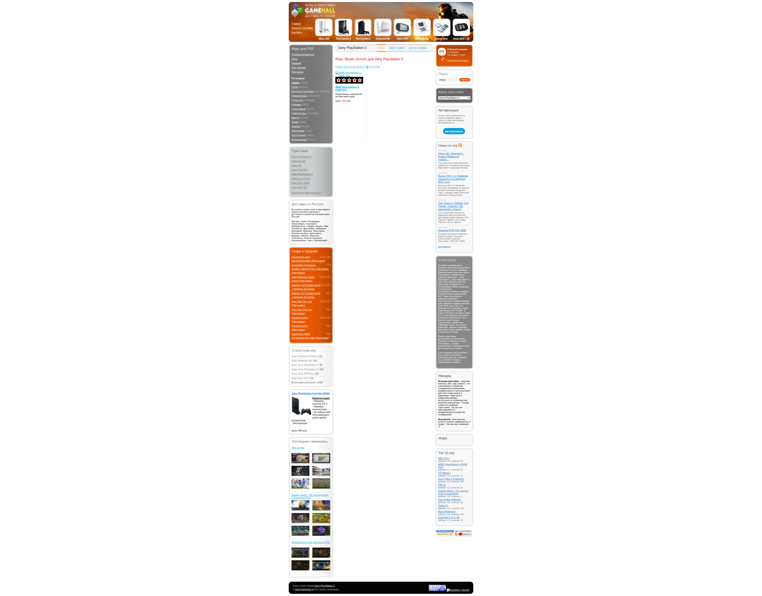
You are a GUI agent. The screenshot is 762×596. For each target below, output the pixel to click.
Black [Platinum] (446, 511)
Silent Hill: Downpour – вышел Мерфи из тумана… (451, 156)
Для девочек (298, 67)
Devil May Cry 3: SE (449, 517)
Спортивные (299, 109)
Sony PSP (402, 38)
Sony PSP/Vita (299, 170)
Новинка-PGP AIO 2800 (452, 230)
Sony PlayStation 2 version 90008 (311, 393)
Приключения (299, 96)
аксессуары (418, 48)
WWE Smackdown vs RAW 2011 (347, 88)
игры (381, 48)
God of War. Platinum (449, 499)
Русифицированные (303, 54)
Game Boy (442, 38)
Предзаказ (298, 72)
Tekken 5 (443, 505)
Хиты (294, 59)
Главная (296, 23)
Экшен (295, 82)
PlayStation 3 (343, 38)
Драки (295, 122)
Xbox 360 (297, 165)
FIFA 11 (442, 485)
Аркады (296, 126)
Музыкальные (299, 139)
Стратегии (297, 100)
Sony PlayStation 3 (302, 156)
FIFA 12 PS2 (298, 448)
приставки (397, 48)
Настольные (299, 135)
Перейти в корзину (458, 60)
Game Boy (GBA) (301, 183)
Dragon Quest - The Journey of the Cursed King (453, 492)
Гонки (295, 87)
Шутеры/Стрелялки (303, 91)
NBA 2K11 (443, 458)
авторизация (454, 131)
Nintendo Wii (383, 38)
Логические (298, 130)
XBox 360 (323, 38)
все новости (444, 246)
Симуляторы (299, 113)
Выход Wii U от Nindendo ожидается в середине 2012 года (453, 179)
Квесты (296, 117)
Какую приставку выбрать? (307, 192)
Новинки (296, 63)
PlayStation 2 (363, 38)
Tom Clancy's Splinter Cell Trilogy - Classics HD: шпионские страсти (453, 206)
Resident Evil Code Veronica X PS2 (311, 542)
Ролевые (296, 104)
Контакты (297, 32)
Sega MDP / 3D (461, 38)
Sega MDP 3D (299, 187)
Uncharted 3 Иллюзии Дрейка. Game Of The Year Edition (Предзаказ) (310, 269)
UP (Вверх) (444, 473)
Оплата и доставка (302, 28)
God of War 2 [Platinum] (451, 479)
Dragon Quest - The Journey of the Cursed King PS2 (310, 496)
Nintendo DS (422, 38)
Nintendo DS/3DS (301, 178)
